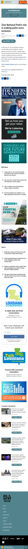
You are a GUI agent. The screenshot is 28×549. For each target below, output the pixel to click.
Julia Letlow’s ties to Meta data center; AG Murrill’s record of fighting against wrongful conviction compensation (18, 473)
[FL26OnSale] (14, 101)
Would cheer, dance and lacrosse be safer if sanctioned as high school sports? (15, 252)
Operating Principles (7, 527)
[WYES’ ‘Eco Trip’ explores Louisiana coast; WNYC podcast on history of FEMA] (6, 411)
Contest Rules (6, 530)
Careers (4, 521)
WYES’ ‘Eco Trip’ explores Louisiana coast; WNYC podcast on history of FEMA (18, 410)
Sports (3, 247)
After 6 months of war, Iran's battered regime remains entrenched (13, 187)
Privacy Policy (6, 514)
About (4, 508)
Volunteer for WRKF (7, 524)
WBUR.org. (4, 71)
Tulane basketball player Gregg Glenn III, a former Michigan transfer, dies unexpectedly (15, 260)
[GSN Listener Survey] (14, 129)
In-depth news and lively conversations (14, 312)
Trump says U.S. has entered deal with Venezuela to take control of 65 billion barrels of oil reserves (14, 173)
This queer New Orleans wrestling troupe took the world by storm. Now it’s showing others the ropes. (15, 276)
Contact (4, 511)
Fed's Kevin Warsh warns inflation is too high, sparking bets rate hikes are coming (15, 193)
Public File (5, 517)
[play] (2, 547)
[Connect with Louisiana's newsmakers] (14, 357)
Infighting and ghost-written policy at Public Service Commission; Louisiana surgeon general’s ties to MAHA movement (18, 441)
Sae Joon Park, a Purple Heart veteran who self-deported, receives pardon (15, 180)
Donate (23, 2)
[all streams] (26, 547)
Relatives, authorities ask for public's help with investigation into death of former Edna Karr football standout (15, 268)
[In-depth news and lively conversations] (14, 295)
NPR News (4, 167)
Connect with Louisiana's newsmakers (14, 371)
